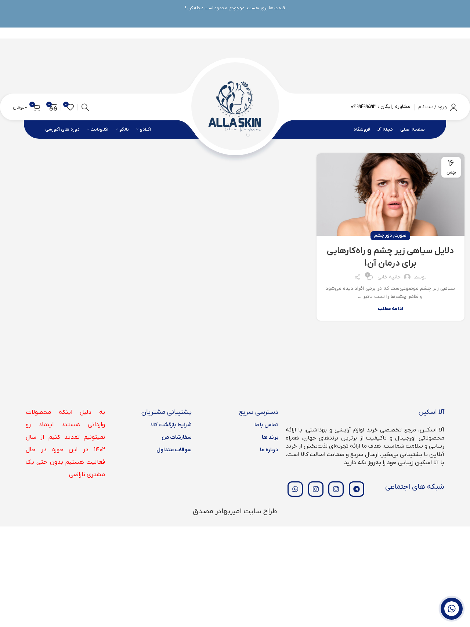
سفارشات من (177, 437)
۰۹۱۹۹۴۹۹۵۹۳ (363, 106)
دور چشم (383, 235)
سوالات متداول (174, 449)
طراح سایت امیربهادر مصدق (235, 511)
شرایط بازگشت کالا (171, 425)
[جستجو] (85, 107)
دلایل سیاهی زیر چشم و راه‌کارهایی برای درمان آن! (390, 257)
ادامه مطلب (390, 309)
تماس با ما (266, 425)
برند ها (270, 437)
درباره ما (269, 449)
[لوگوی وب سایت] (235, 106)
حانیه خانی (389, 277)
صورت (400, 235)
